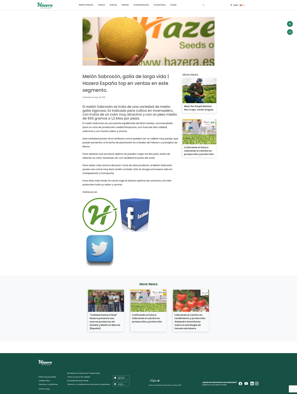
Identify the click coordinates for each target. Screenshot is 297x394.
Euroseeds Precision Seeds (77, 380)
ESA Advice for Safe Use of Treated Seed (83, 373)
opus (48, 389)
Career (173, 4)
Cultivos (101, 4)
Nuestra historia (86, 4)
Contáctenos (159, 4)
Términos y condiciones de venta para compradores (88, 384)
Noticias (125, 4)
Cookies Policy (44, 380)
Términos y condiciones (48, 384)
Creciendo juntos (141, 4)
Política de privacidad (47, 377)
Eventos (113, 4)
